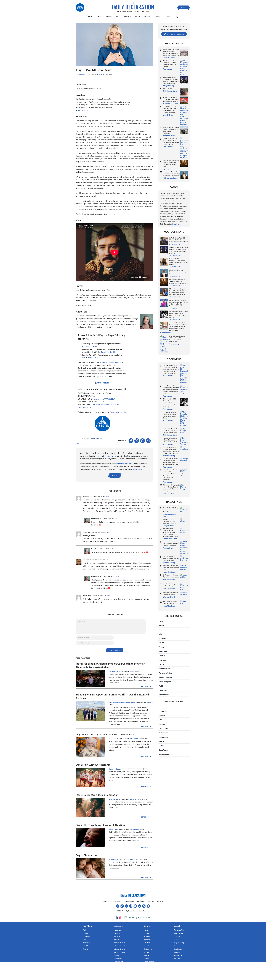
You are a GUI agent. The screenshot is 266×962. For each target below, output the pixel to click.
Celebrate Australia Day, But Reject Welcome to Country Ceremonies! (171, 543)
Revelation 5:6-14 (108, 352)
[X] (137, 441)
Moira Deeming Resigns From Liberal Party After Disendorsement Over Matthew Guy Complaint (177, 291)
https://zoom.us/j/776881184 (103, 399)
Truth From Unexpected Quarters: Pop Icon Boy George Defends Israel (170, 430)
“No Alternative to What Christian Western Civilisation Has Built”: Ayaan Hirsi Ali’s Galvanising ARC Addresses (171, 474)
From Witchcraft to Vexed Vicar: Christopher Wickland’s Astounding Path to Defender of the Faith (171, 389)
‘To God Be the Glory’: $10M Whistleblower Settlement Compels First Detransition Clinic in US (171, 450)
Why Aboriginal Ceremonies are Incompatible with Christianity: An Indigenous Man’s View (170, 532)
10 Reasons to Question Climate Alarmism (170, 593)
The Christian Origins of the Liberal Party (171, 602)
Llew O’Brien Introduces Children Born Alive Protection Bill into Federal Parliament (171, 109)
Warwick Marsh (129, 702)
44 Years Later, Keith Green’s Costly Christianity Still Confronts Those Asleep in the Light (178, 314)
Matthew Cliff (113, 739)
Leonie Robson (81, 74)
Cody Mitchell (168, 525)
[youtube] (135, 906)
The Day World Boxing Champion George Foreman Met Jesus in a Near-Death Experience (170, 461)
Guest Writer (113, 672)
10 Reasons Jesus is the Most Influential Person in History (171, 567)
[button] (177, 17)
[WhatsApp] (142, 441)
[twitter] (126, 906)
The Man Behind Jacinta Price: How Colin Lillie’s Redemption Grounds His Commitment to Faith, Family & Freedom (171, 369)
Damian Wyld (113, 859)
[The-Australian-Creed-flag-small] (118, 917)
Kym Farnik (167, 169)
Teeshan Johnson (115, 769)
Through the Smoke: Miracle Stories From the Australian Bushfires (171, 558)
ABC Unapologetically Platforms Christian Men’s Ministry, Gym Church (170, 63)
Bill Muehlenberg (170, 91)
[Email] (148, 441)
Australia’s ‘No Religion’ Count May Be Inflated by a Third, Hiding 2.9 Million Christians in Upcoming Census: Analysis (178, 326)
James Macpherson (170, 104)
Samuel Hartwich (115, 702)
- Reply (107, 496)
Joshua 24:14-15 (84, 110)
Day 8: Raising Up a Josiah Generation (97, 794)
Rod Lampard (168, 69)
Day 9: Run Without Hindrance (93, 764)
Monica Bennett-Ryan (169, 515)
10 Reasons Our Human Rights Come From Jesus (171, 576)
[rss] (144, 906)
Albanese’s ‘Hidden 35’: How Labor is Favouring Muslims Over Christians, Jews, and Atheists (171, 80)
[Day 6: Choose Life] (90, 860)
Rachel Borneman (170, 539)
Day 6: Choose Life (86, 855)
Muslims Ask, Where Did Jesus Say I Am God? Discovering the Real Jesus (171, 163)
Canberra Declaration (118, 412)
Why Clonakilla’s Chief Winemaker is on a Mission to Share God (170, 440)
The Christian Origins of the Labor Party (170, 585)
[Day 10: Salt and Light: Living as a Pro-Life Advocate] (90, 739)
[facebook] (117, 906)
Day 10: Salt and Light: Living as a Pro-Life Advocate (105, 734)
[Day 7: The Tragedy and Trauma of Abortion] (90, 829)
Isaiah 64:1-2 (93, 358)
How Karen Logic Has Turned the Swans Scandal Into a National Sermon (171, 99)
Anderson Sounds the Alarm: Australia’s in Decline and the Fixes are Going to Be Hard (171, 141)
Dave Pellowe (113, 799)
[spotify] (148, 906)
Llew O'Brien (168, 115)
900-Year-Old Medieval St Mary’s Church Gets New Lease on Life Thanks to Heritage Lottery (171, 488)
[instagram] (130, 906)
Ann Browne (113, 829)
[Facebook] (131, 441)
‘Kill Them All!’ (167, 88)
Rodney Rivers (168, 548)
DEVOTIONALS (134, 738)
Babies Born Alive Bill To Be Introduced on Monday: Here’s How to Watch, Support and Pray (171, 52)
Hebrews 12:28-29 (89, 346)
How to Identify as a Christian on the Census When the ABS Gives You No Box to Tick (178, 261)
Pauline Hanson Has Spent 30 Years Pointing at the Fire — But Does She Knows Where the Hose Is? (178, 303)
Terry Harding (168, 85)
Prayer (101, 74)
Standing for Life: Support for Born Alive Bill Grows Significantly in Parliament (171, 130)
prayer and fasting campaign (110, 362)
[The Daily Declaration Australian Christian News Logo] (133, 6)
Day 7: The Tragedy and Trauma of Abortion (100, 825)
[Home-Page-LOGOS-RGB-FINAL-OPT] (80, 7)
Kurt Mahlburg (169, 455)
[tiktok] (122, 906)
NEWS (132, 671)
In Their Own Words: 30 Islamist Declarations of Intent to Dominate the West (178, 240)
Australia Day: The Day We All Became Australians (170, 510)
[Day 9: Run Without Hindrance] (90, 769)
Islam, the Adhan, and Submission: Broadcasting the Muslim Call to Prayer (171, 174)
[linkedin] (139, 906)
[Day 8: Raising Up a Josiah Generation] (90, 799)
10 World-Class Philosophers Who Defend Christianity (169, 521)
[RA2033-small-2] (137, 918)
